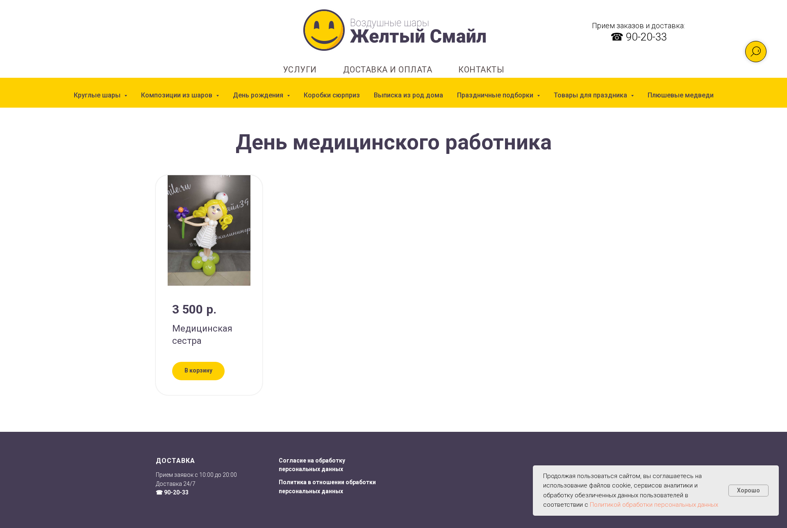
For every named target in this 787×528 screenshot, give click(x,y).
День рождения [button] (259, 95)
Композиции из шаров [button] (177, 95)
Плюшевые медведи (681, 95)
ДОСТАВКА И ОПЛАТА (387, 69)
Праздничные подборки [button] (496, 95)
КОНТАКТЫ (481, 69)
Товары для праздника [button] (591, 95)
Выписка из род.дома (408, 95)
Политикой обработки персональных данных (654, 504)
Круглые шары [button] (98, 95)
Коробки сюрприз (332, 95)
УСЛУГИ (300, 69)
